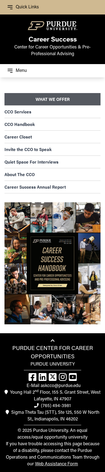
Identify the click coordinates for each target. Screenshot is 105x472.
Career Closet (18, 136)
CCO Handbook (19, 124)
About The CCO (19, 174)
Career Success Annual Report (35, 187)
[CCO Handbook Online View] (52, 263)
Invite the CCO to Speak (28, 149)
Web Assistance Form (56, 464)
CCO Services (17, 111)
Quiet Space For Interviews (31, 162)
